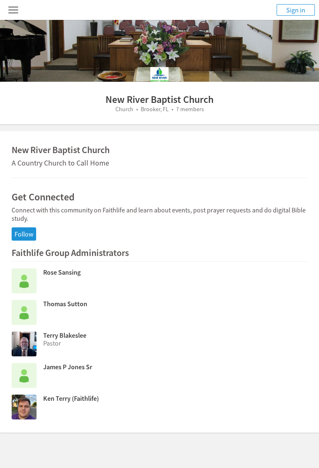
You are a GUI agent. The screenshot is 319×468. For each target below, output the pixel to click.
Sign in (295, 10)
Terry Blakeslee (64, 335)
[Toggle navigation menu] (13, 10)
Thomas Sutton (65, 304)
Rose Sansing (62, 272)
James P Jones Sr (67, 367)
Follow (24, 234)
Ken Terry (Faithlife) (71, 398)
